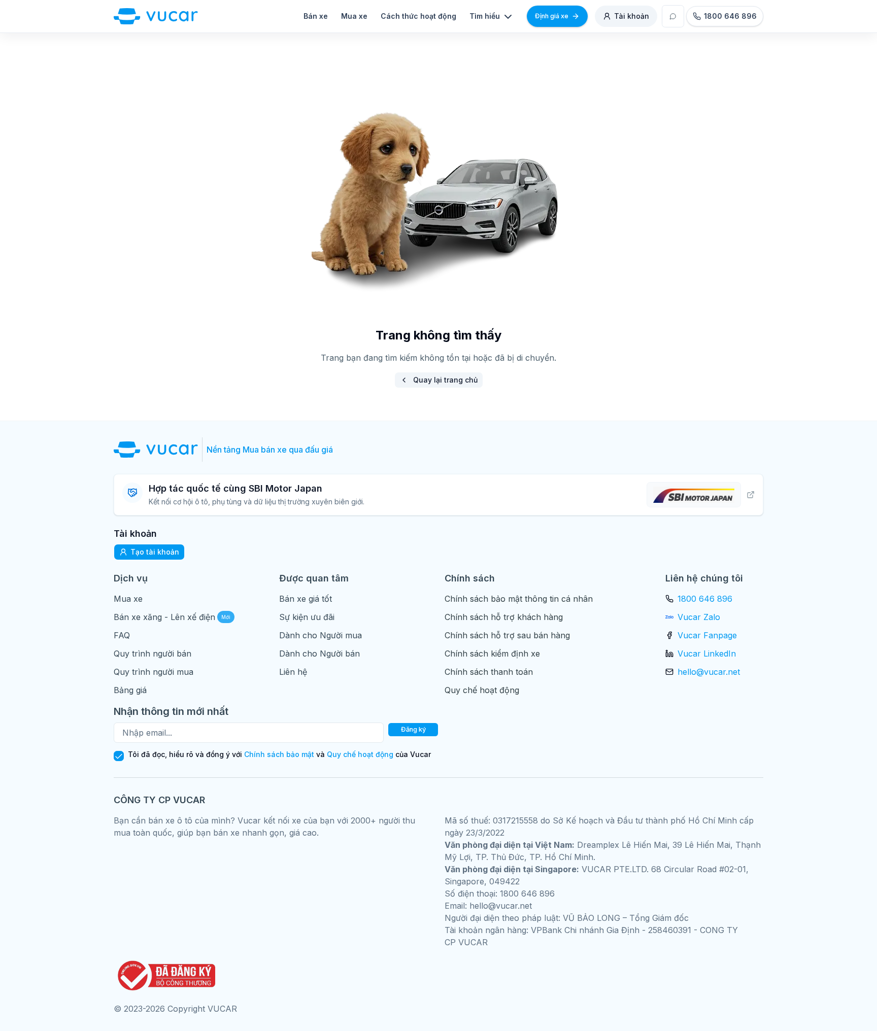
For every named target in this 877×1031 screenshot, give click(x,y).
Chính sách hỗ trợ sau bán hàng (507, 635)
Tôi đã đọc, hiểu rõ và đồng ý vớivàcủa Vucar (279, 754)
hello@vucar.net (709, 672)
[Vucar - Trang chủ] (156, 16)
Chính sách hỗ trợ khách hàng (504, 617)
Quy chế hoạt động (482, 690)
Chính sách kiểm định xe (492, 653)
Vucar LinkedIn (707, 653)
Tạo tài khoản (154, 551)
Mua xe (354, 16)
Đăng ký (413, 729)
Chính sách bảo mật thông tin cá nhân (519, 599)
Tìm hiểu (484, 16)
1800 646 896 (705, 599)
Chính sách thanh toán (489, 672)
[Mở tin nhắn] (673, 16)
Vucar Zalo (699, 617)
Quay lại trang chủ (445, 379)
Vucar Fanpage (707, 635)
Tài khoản (631, 16)
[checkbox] (119, 756)
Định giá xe (551, 16)
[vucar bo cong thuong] (164, 975)
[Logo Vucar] (158, 449)
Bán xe (315, 16)
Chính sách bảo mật (279, 754)
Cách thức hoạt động (418, 16)
